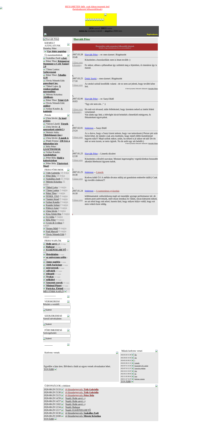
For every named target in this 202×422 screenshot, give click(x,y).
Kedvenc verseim (140, 379)
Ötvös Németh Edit (55, 234)
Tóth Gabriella (53, 173)
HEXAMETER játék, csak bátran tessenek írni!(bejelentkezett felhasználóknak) (87, 7)
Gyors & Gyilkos (54, 223)
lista (136, 376)
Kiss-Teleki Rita (53, 214)
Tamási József (52, 199)
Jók (136, 358)
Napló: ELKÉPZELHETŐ (78, 410)
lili (135, 374)
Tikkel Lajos (52, 187)
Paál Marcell (52, 231)
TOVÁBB (49, 369)
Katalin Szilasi (53, 205)
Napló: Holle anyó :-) (75, 398)
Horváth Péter (153, 88)
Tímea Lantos (52, 190)
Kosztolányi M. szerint (141, 366)
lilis (136, 371)
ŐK (136, 355)
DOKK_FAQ (52, 196)
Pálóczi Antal (52, 208)
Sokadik (137, 363)
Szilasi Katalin (53, 202)
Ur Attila (50, 217)
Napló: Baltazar (72, 407)
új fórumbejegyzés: (82, 413)
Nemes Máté (52, 228)
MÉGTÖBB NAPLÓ (53, 291)
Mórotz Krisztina (54, 181)
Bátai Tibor (51, 193)
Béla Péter (51, 220)
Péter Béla (51, 176)
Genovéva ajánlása (140, 368)
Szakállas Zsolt (53, 179)
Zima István (51, 211)
